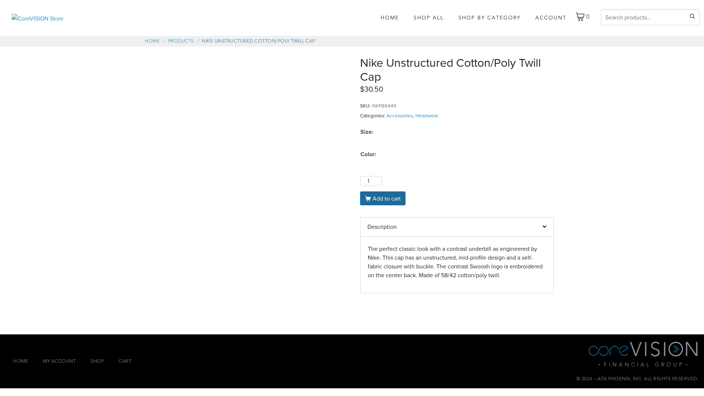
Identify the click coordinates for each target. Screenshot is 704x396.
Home (390, 18)
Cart (124, 361)
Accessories (399, 115)
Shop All (429, 18)
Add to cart (387, 198)
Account (550, 18)
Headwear (426, 115)
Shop (97, 361)
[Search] (692, 16)
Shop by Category (489, 18)
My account (59, 361)
